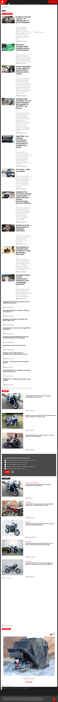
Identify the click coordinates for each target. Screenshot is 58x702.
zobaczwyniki (12, 471)
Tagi (9, 7)
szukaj (53, 2)
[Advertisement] (46, 22)
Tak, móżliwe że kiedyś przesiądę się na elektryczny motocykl (21, 460)
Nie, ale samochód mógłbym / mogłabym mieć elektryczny (21, 466)
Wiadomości (28, 502)
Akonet (26, 688)
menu (56, 1)
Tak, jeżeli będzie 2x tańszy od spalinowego (17, 462)
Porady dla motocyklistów (31, 482)
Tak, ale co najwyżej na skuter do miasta (16, 464)
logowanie (49, 2)
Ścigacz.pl (2, 2)
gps (11, 7)
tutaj (38, 698)
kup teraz (29, 682)
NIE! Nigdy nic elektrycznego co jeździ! (16, 468)
